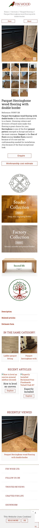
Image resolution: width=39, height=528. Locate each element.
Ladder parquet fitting (10, 357)
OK (24, 520)
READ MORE (13, 520)
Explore (10, 390)
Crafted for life (14, 495)
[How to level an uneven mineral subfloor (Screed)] (10, 377)
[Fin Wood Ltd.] (19, 4)
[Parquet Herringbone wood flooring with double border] (19, 434)
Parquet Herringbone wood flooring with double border (19, 456)
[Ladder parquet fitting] (10, 344)
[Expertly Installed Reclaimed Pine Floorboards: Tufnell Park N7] (28, 379)
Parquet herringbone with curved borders (29, 359)
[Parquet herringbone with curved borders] (28, 344)
